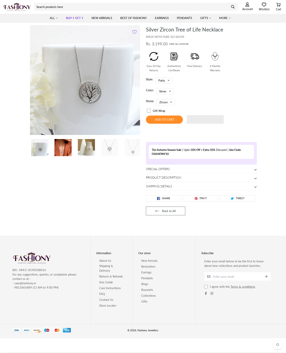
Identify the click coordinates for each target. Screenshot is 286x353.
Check (150, 169)
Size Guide (106, 314)
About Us (105, 292)
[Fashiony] (17, 6)
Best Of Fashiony (133, 18)
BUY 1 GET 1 (74, 18)
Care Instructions (110, 319)
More (223, 18)
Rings (144, 315)
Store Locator (107, 337)
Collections (148, 327)
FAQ (102, 325)
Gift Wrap (159, 110)
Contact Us (106, 331)
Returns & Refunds (111, 308)
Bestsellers (148, 298)
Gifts (204, 18)
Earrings (162, 18)
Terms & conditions (243, 318)
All (52, 18)
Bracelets (147, 321)
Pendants (184, 18)
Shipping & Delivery (106, 300)
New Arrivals (101, 18)
